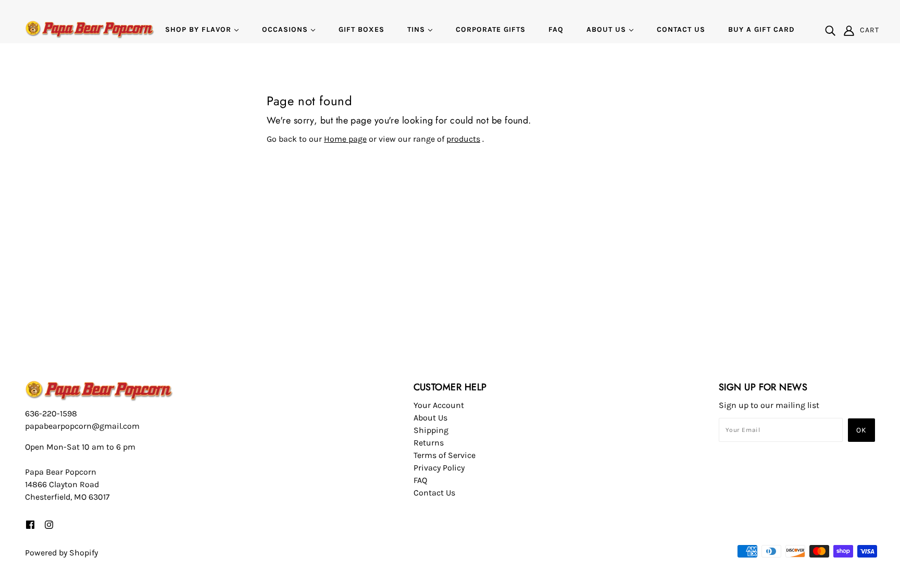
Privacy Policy (439, 468)
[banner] (90, 29)
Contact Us (434, 493)
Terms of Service (445, 455)
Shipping (431, 430)
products (463, 139)
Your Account (439, 405)
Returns (429, 443)
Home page (345, 139)
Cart (869, 30)
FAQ (420, 480)
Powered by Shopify (61, 553)
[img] (830, 30)
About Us (430, 418)
